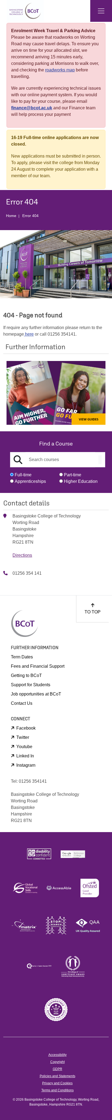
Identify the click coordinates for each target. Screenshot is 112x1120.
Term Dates (22, 657)
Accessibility (57, 1055)
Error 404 (30, 215)
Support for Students (30, 684)
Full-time (23, 474)
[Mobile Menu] (101, 11)
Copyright (57, 1062)
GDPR (57, 1069)
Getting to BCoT (26, 675)
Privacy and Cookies (57, 1083)
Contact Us (21, 703)
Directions (22, 555)
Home (11, 215)
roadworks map (60, 70)
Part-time (72, 474)
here (29, 334)
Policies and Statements (57, 1076)
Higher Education (81, 481)
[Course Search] (100, 459)
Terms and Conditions (57, 1090)
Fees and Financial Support (37, 666)
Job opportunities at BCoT (36, 694)
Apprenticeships (30, 481)
